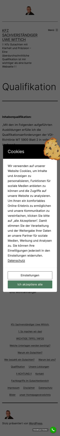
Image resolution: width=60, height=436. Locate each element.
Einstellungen (30, 275)
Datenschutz (16, 260)
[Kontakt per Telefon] (53, 430)
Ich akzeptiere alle (30, 284)
